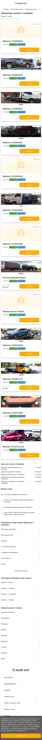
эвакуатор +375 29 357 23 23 (13, 446)
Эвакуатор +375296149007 (12, 142)
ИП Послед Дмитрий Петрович (14, 278)
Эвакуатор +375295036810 (12, 41)
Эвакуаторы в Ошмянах (33, 9)
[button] (21, 104)
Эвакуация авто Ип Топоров (13, 311)
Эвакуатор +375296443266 (12, 75)
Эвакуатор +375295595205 (12, 176)
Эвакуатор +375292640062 (12, 210)
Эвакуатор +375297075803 (12, 413)
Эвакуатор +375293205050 (12, 345)
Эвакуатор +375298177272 (12, 379)
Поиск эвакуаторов (17, 9)
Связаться (29, 50)
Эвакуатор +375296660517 (12, 109)
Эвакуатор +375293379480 (12, 244)
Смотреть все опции (21, 571)
